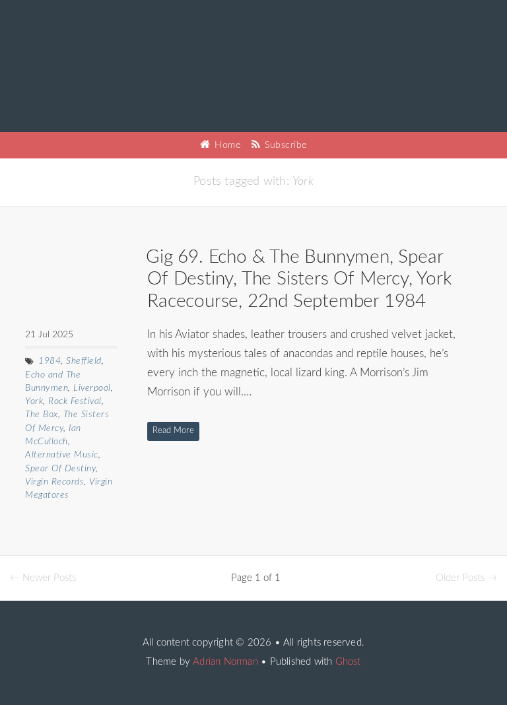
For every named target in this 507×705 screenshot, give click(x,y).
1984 (49, 361)
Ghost (348, 662)
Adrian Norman (225, 662)
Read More (173, 430)
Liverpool (92, 388)
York (34, 401)
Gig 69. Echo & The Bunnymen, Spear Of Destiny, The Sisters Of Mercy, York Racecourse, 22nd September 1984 (298, 279)
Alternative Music (61, 454)
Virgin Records (54, 482)
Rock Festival (75, 401)
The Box (41, 414)
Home (226, 145)
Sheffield (84, 361)
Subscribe (284, 145)
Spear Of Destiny (60, 468)
